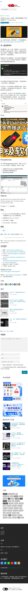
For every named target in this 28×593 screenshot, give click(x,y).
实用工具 (5, 508)
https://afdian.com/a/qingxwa (13, 275)
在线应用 (9, 505)
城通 (12, 234)
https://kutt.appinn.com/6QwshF (16, 253)
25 (16, 294)
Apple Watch (11, 494)
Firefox (21, 496)
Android (5, 494)
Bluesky (15, 567)
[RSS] (19, 563)
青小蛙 (18, 22)
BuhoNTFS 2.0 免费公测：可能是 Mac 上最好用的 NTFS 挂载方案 (18, 444)
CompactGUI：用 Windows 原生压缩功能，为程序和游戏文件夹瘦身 (18, 424)
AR (16, 494)
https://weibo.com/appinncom (14, 250)
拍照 (21, 508)
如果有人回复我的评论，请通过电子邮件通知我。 (13, 365)
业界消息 (11, 503)
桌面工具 (15, 510)
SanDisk (4, 331)
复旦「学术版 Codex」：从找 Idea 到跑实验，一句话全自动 (18, 454)
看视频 (13, 512)
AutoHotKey (6, 496)
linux (21, 498)
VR (13, 501)
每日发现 (21, 510)
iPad (12, 498)
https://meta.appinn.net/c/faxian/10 (10, 271)
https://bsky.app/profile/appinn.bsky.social (14, 260)
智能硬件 (10, 510)
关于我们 (2, 531)
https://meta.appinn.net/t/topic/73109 (13, 42)
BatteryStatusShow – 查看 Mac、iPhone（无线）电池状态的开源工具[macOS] (18, 301)
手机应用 (16, 508)
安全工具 (20, 505)
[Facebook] (2, 563)
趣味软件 (14, 517)
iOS (9, 498)
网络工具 (20, 515)
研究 (20, 88)
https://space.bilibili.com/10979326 (15, 252)
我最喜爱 (11, 508)
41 (17, 313)
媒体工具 (14, 505)
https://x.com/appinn (10, 262)
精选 (10, 515)
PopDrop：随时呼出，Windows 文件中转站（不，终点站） (18, 434)
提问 (2, 549)
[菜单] (1, 1)
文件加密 (11, 331)
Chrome (16, 496)
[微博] (12, 563)
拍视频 (4, 510)
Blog (11, 496)
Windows (3, 22)
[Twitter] (15, 563)
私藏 (18, 512)
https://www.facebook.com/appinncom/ (14, 257)
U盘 (8, 331)
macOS (7, 22)
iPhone (16, 498)
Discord (20, 567)
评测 (10, 517)
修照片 (16, 503)
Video (9, 501)
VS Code (17, 501)
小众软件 (10, 588)
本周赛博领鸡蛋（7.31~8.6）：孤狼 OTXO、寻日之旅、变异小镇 (17, 464)
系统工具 (14, 515)
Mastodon (10, 567)
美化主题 (5, 517)
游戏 (4, 512)
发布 (2, 543)
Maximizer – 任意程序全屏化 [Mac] (17, 292)
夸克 (9, 234)
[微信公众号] (8, 563)
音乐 (22, 517)
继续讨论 (2, 534)
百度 (5, 234)
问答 (19, 517)
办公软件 (21, 503)
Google (5, 498)
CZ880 (17, 95)
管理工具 (5, 515)
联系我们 (2, 532)
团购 (4, 505)
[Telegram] (5, 563)
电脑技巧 (9, 512)
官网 (4, 230)
